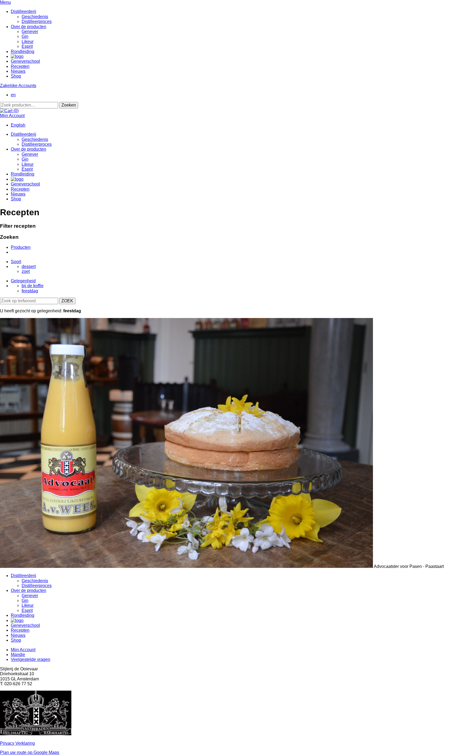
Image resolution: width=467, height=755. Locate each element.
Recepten (20, 66)
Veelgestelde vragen (30, 659)
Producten (21, 247)
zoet (26, 271)
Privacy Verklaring (17, 743)
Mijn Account (12, 115)
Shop (16, 76)
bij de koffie (33, 285)
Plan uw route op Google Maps (29, 752)
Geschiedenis (35, 16)
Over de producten (28, 26)
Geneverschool (25, 61)
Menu (5, 2)
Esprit (27, 46)
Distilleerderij (23, 11)
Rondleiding (22, 51)
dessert (29, 266)
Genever (30, 31)
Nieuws (18, 71)
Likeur (28, 41)
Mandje (18, 654)
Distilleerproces (37, 21)
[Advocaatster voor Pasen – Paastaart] (186, 566)
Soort (16, 261)
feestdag (30, 291)
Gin (25, 36)
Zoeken (68, 105)
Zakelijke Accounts (18, 85)
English (18, 125)
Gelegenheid (23, 281)
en (13, 94)
